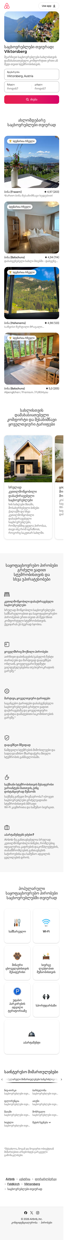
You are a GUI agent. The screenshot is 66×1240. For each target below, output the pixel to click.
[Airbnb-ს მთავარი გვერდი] (7, 5)
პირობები (46, 1222)
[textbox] (18, 88)
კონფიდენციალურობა (24, 1222)
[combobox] (31, 76)
